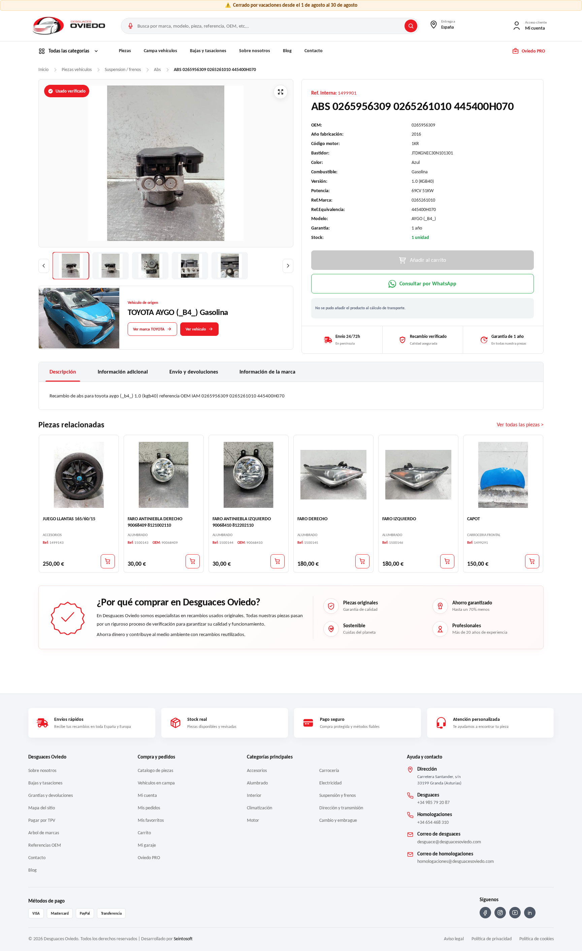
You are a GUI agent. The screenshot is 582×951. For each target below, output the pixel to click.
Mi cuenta (147, 795)
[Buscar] (411, 26)
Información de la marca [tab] (267, 371)
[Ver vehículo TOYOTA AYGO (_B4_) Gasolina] (79, 318)
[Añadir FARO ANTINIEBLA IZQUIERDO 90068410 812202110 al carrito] (277, 561)
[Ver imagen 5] (230, 265)
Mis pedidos (149, 808)
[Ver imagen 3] (150, 265)
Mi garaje (147, 845)
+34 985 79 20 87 (433, 802)
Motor (253, 820)
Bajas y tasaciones (208, 51)
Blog (287, 51)
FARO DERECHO (312, 519)
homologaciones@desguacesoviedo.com (455, 861)
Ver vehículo (196, 328)
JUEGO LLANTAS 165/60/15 (69, 519)
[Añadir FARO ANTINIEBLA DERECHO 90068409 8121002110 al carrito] (193, 561)
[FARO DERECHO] (333, 474)
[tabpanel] (291, 395)
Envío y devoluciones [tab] (193, 371)
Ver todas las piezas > (520, 425)
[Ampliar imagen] (280, 92)
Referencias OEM (44, 845)
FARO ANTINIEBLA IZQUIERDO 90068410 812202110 (242, 522)
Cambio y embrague (338, 820)
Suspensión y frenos (337, 795)
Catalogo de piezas (155, 770)
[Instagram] (500, 912)
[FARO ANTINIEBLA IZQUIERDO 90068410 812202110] (248, 474)
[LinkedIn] (530, 912)
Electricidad (330, 783)
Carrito (144, 833)
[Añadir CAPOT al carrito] (532, 561)
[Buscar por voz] (130, 26)
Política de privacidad (492, 939)
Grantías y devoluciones (50, 795)
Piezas (125, 51)
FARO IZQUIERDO (399, 519)
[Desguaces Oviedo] (69, 25)
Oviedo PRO (149, 857)
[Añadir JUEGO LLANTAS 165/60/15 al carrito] (108, 561)
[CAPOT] (503, 474)
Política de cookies (536, 939)
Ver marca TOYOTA (148, 328)
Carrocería (329, 770)
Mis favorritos (151, 820)
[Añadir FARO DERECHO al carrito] (362, 561)
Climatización (259, 808)
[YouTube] (515, 912)
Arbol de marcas (43, 833)
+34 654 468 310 (433, 822)
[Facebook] (485, 912)
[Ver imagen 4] (190, 265)
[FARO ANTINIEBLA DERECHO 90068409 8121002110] (163, 474)
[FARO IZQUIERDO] (418, 474)
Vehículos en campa (156, 783)
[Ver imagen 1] (71, 265)
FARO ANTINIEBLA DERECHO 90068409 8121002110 (155, 522)
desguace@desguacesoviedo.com (449, 842)
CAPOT (473, 519)
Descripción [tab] (63, 371)
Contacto (313, 51)
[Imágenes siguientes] (288, 266)
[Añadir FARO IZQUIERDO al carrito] (447, 561)
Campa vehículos (160, 51)
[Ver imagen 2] (110, 265)
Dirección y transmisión (341, 808)
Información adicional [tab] (123, 371)
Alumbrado (257, 783)
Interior (254, 795)
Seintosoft (183, 939)
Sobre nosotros (254, 51)
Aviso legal (454, 939)
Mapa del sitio (41, 808)
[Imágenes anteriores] (43, 266)
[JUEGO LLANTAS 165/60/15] (78, 474)
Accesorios (257, 770)
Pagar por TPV (41, 820)
